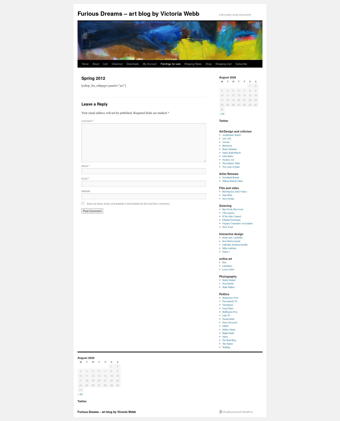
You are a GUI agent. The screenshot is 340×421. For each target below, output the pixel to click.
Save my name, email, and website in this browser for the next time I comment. (128, 203)
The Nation (227, 343)
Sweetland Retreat (230, 177)
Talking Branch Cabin (232, 180)
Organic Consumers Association (237, 223)
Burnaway (227, 145)
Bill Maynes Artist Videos (234, 191)
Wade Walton (228, 287)
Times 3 (226, 251)
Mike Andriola (229, 248)
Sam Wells (227, 195)
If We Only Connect (231, 216)
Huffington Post (229, 311)
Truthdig (226, 347)
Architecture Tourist (231, 134)
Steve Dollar (228, 198)
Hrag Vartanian (229, 149)
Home (85, 64)
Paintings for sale (170, 64)
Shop (209, 64)
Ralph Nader (228, 333)
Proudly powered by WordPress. (238, 411)
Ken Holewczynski (231, 241)
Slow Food (227, 226)
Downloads (133, 64)
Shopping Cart (223, 64)
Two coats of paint (230, 166)
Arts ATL (226, 138)
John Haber (227, 156)
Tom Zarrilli (227, 283)
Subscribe (241, 64)
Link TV (226, 315)
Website (85, 191)
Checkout (117, 64)
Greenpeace (227, 304)
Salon (225, 336)
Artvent (225, 141)
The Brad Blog (229, 340)
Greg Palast (227, 308)
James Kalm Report (231, 152)
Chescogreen (228, 212)
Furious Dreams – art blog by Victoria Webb (138, 13)
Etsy (224, 262)
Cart (105, 64)
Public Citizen (228, 329)
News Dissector (229, 322)
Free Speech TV (229, 301)
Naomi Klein (228, 318)
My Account (150, 64)
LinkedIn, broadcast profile (235, 244)
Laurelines (227, 265)
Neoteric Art (228, 159)
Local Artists (228, 269)
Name (85, 165)
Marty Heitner (229, 279)
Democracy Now (230, 297)
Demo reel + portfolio (232, 237)
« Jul (221, 113)
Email (85, 178)
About (95, 64)
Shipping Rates (193, 64)
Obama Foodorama (231, 219)
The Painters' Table (231, 163)
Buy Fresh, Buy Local (232, 209)
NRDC (225, 325)
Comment (87, 120)
